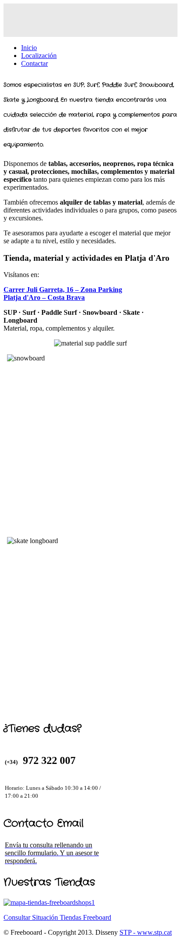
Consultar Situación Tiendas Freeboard (57, 917)
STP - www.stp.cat (145, 932)
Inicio (29, 47)
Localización (39, 55)
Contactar (34, 63)
